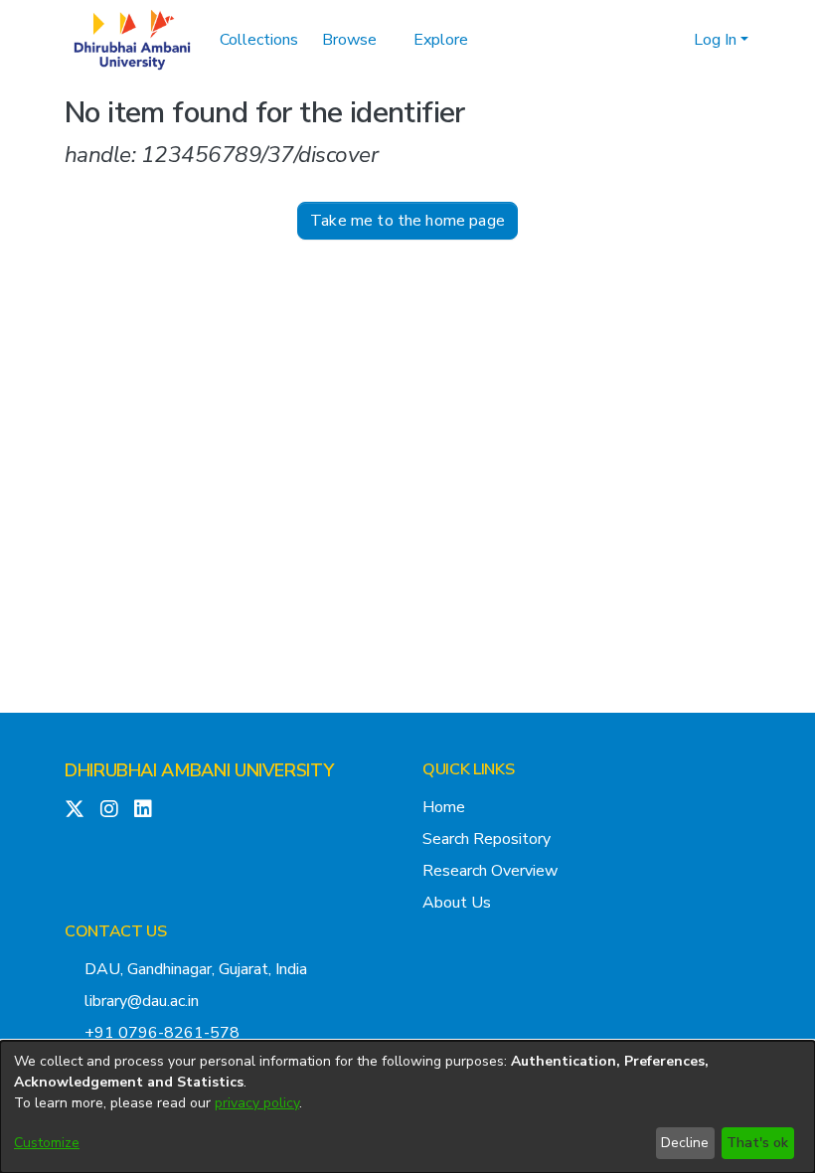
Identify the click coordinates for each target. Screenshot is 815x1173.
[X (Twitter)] (74, 809)
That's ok (757, 1142)
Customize (47, 1142)
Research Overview (490, 871)
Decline (685, 1142)
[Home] (132, 40)
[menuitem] (356, 40)
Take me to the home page (407, 221)
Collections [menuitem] (259, 40)
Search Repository (486, 839)
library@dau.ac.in (141, 1001)
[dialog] (407, 1107)
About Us (456, 903)
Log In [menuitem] (715, 40)
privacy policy (257, 1102)
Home (443, 807)
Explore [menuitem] (440, 40)
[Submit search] (646, 40)
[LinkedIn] (143, 809)
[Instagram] (109, 809)
